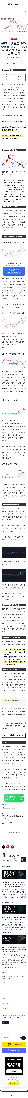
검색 (3, 1034)
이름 (4, 998)
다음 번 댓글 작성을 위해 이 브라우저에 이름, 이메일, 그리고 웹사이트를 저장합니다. (13, 1016)
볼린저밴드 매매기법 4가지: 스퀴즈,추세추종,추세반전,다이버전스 (19, 817)
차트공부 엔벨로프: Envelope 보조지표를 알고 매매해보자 (7, 822)
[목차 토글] (20, 63)
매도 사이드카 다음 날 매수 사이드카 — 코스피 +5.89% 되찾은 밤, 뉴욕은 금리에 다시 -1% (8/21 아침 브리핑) (14, 949)
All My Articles (14, 836)
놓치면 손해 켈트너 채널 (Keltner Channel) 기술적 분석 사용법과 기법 (7, 817)
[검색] (23, 1038)
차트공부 (14, 38)
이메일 (5, 1003)
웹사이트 (6, 1008)
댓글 (4, 982)
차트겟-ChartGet (10, 57)
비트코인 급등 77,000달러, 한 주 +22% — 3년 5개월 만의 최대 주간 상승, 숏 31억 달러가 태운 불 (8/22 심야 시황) (13, 884)
